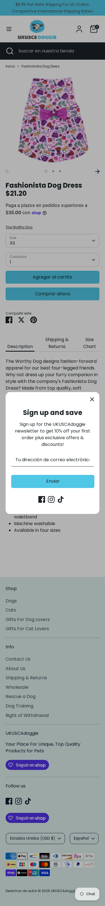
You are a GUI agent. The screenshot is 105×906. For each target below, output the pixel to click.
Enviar (53, 481)
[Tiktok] (60, 499)
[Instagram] (51, 499)
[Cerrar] (92, 399)
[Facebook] (41, 499)
